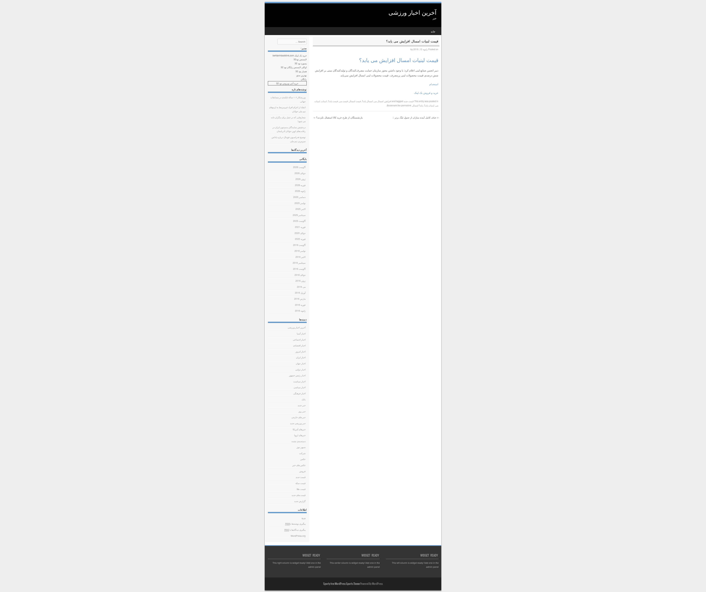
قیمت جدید (409, 101)
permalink (406, 105)
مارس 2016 (300, 298)
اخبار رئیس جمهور (297, 375)
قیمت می (343, 101)
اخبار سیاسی (300, 387)
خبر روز (302, 411)
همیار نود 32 (301, 71)
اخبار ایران (301, 357)
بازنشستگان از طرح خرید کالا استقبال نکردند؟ (338, 117)
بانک (304, 399)
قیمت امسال (355, 101)
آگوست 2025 (299, 220)
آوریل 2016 (300, 292)
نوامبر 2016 (300, 250)
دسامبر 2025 (299, 196)
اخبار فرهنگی (299, 393)
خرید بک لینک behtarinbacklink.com (290, 55)
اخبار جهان (301, 363)
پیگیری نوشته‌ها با (295, 523)
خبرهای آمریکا (299, 429)
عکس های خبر (299, 465)
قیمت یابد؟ (333, 101)
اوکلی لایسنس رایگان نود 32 (294, 67)
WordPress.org (298, 535)
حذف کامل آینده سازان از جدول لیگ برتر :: (416, 117)
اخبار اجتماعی (299, 339)
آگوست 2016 (299, 268)
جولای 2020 (300, 232)
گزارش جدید (300, 501)
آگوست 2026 (299, 167)
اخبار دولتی (300, 369)
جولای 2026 (300, 173)
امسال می (378, 101)
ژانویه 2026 (300, 190)
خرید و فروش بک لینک (426, 93)
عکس (303, 459)
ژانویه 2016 (300, 310)
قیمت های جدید (299, 495)
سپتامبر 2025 (299, 214)
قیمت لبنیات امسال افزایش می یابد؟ (398, 60)
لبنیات (324, 101)
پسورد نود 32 (301, 63)
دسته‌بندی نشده (299, 441)
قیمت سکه (300, 483)
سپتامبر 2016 (299, 262)
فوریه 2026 (300, 185)
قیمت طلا (301, 488)
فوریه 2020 (300, 238)
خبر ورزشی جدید (298, 423)
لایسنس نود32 (300, 59)
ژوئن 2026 (300, 179)
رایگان (304, 79)
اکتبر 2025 (300, 208)
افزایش (387, 101)
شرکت (302, 453)
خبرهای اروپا (300, 435)
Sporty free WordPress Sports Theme (341, 584)
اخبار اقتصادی (299, 345)
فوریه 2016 (300, 304)
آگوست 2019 (299, 244)
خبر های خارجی (298, 417)
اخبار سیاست (299, 381)
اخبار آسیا (301, 333)
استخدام (433, 84)
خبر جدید (302, 405)
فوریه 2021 (300, 226)
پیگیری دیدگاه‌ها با (295, 529)
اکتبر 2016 (300, 256)
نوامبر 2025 (300, 203)
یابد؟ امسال (417, 105)
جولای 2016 (300, 274)
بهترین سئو (302, 75)
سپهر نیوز (301, 447)
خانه (433, 31)
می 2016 (301, 286)
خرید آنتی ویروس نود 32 (287, 83)
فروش (302, 471)
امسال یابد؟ (367, 101)
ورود (303, 517)
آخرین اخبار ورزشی (412, 12)
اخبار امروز (300, 351)
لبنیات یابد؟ (429, 105)
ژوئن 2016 (300, 280)
